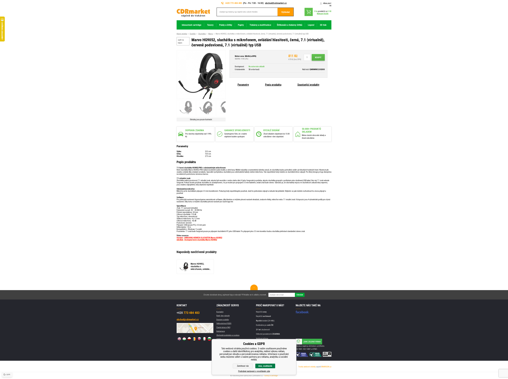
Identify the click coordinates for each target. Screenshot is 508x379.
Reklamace (220, 331)
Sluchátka (202, 34)
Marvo (210, 34)
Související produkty (308, 84)
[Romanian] (194, 339)
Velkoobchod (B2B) (223, 323)
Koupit (318, 57)
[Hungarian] (184, 339)
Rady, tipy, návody (223, 315)
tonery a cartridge (271, 375)
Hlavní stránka (182, 34)
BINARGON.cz (326, 367)
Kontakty (219, 312)
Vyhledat (285, 12)
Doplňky (193, 34)
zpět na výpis (181, 41)
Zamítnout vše (243, 366)
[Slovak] (199, 339)
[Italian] (204, 339)
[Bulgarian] (209, 339)
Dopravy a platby (222, 319)
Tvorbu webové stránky (307, 367)
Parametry (243, 84)
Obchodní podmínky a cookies (227, 335)
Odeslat (299, 295)
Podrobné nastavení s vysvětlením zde (254, 371)
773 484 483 (188, 313)
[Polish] (189, 339)
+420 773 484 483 (233, 3)
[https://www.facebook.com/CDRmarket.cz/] (302, 312)
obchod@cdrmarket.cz (276, 3)
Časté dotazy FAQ (223, 327)
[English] (179, 339)
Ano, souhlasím (265, 366)
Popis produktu (273, 84)
